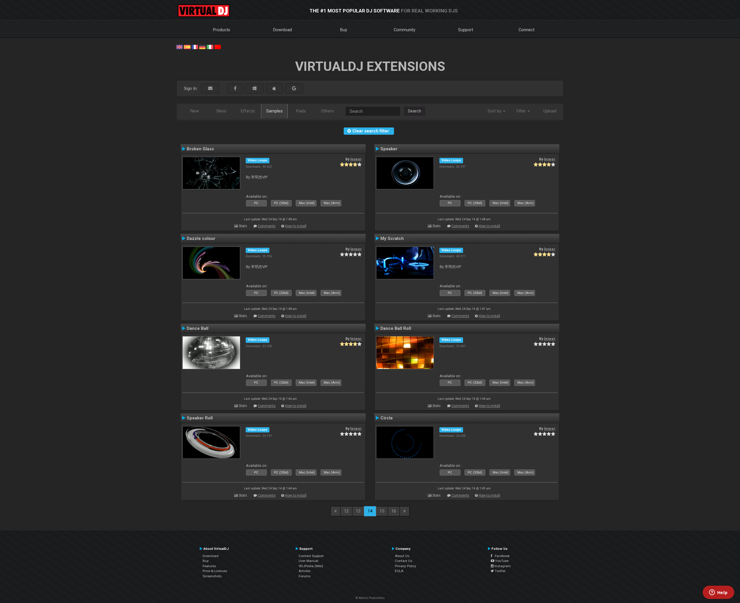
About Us (402, 556)
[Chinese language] (217, 46)
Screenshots (212, 576)
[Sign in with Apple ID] (274, 89)
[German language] (202, 46)
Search (414, 111)
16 (393, 511)
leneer (356, 159)
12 (346, 511)
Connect (526, 29)
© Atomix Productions (370, 598)
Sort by (495, 111)
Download (282, 29)
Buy (343, 29)
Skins (221, 111)
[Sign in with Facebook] (235, 89)
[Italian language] (210, 46)
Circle (386, 418)
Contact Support (311, 556)
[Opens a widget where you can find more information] (718, 593)
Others (327, 111)
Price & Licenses (215, 571)
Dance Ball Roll (395, 328)
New (194, 111)
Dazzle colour (201, 238)
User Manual (308, 561)
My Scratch (392, 238)
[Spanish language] (187, 46)
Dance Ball (197, 328)
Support (465, 29)
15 (382, 511)
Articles (304, 571)
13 (358, 511)
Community (404, 29)
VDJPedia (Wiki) (311, 566)
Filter (522, 111)
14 (370, 511)
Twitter (500, 571)
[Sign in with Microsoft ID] (254, 89)
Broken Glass (200, 148)
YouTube (501, 561)
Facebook (501, 556)
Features (209, 566)
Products (221, 29)
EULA (399, 571)
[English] (179, 46)
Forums (304, 576)
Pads (301, 111)
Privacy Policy (405, 566)
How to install (295, 226)
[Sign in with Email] (210, 89)
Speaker (388, 148)
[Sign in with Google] (294, 89)
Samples (274, 111)
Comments (266, 226)
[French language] (195, 46)
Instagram (502, 566)
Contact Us (403, 561)
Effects (248, 111)
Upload (549, 111)
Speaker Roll (200, 418)
